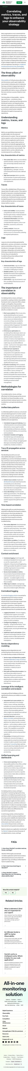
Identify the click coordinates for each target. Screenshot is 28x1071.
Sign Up (19, 2)
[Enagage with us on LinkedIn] (9, 1042)
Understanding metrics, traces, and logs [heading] (12, 120)
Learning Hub (5, 6)
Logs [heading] (3, 238)
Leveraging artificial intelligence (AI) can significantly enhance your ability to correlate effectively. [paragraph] (13, 695)
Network (20, 1001)
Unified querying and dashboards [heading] (10, 756)
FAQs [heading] (14, 842)
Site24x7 (5, 831)
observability (4, 824)
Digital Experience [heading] (7, 1010)
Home (5, 1055)
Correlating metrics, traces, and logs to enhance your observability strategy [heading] (14, 18)
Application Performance (13, 1003)
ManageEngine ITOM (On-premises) (12, 1031)
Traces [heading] (4, 185)
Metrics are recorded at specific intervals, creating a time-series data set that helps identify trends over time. (15, 162)
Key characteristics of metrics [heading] (12, 155)
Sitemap (9, 1059)
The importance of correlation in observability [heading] (11, 290)
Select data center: (9, 1064)
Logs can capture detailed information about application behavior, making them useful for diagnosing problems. (14, 274)
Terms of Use (19, 1055)
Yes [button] (6, 892)
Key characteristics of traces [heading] (12, 206)
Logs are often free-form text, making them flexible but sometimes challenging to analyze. (15, 267)
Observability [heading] (6, 1013)
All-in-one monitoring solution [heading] (14, 988)
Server (19, 999)
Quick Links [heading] (5, 1036)
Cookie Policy (7, 1057)
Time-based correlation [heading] (11, 505)
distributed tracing (9, 482)
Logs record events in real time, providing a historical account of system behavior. (15, 281)
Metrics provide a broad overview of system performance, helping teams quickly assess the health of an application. (15, 178)
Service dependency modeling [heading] (10, 645)
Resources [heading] (5, 1034)
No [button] (13, 892)
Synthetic (13, 999)
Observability (5, 80)
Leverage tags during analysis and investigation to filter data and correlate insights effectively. (15, 586)
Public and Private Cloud (10, 1001)
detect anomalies (8, 718)
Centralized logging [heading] (9, 591)
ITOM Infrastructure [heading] (6, 1022)
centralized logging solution (10, 595)
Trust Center (20, 1057)
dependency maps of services (17, 659)
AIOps (17, 1005)
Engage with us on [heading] (7, 1039)
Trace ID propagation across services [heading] (13, 449)
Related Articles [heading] (14, 900)
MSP (22, 1005)
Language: (8, 1061)
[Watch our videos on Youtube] (14, 1042)
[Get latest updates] (11, 1042)
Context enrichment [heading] (10, 554)
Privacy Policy (11, 1055)
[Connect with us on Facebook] (6, 1042)
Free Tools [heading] (5, 1016)
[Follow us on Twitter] (3, 1042)
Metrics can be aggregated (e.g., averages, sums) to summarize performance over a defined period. (15, 170)
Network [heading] (4, 1028)
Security (13, 1057)
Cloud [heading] (4, 1025)
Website (8, 999)
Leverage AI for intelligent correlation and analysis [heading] (12, 688)
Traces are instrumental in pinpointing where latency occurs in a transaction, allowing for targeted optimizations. (15, 231)
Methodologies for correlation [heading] (11, 388)
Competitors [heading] (6, 1019)
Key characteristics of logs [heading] (11, 261)
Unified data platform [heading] (10, 407)
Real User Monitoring (10, 1005)
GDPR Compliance (16, 1059)
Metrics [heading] (4, 128)
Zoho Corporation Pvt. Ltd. (12, 1067)
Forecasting (13, 744)
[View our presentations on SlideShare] (17, 1042)
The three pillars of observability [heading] (11, 74)
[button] (14, 850)
